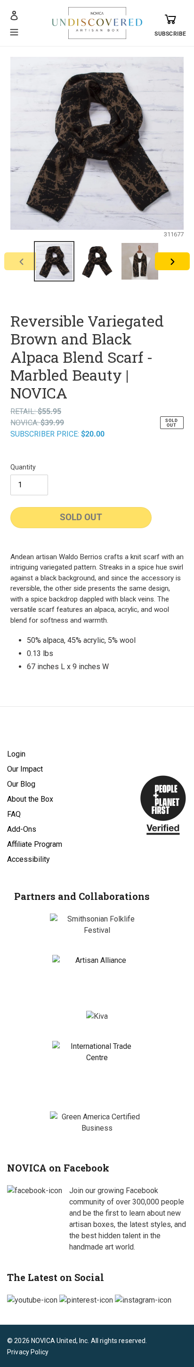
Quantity (23, 467)
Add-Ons (21, 829)
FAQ (14, 814)
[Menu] (14, 31)
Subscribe (170, 34)
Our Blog (21, 784)
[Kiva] (97, 1016)
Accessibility (28, 859)
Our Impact (25, 769)
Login (16, 754)
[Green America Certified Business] (97, 1122)
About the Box (30, 799)
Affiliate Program (34, 844)
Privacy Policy (27, 1352)
